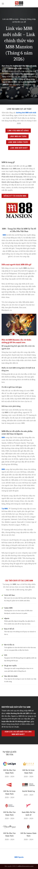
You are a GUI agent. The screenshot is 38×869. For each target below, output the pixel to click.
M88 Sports (19, 857)
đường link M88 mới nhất (26, 113)
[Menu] (3, 3)
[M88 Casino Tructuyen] (19, 3)
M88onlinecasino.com (10, 71)
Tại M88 (5, 509)
